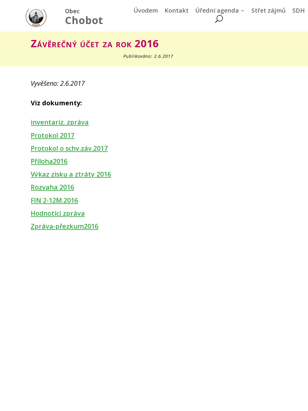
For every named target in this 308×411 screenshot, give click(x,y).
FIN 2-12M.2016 (54, 200)
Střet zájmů (268, 11)
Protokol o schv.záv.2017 (69, 148)
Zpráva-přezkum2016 (64, 226)
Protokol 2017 (52, 135)
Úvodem (146, 11)
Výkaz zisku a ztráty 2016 (71, 174)
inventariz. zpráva (60, 122)
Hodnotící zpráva (58, 213)
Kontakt (177, 11)
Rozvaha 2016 (52, 187)
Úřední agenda (217, 11)
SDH (298, 11)
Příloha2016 (49, 161)
